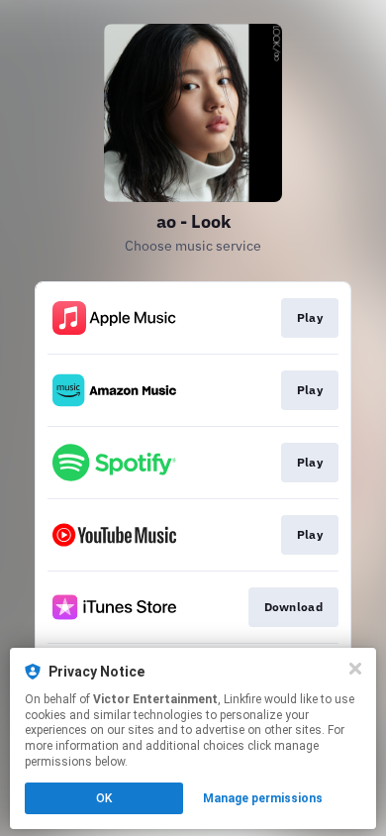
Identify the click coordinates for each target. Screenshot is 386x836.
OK (104, 798)
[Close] (355, 668)
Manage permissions (263, 798)
